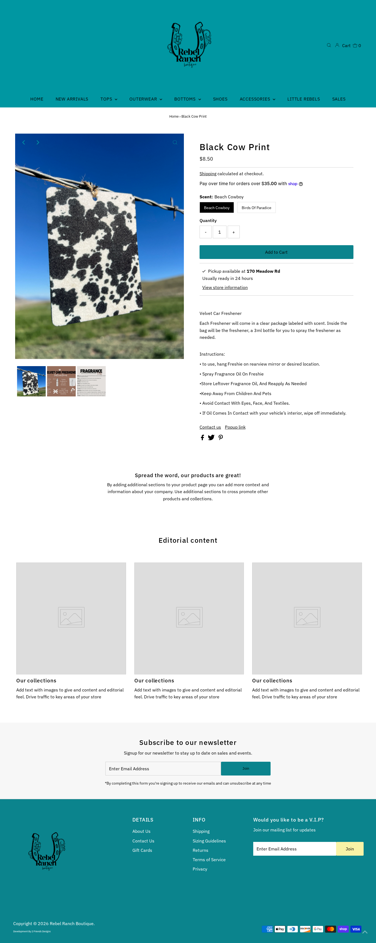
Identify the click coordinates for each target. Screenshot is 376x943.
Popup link (235, 427)
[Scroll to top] (364, 931)
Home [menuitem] (36, 99)
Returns (200, 850)
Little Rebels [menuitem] (303, 99)
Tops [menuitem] (106, 99)
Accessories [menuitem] (256, 99)
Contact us (210, 427)
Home (174, 116)
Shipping (208, 173)
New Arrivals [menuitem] (72, 99)
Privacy (200, 869)
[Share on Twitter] (212, 438)
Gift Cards (142, 850)
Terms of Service (209, 859)
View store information (225, 287)
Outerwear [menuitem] (143, 99)
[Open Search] (329, 45)
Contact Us (143, 841)
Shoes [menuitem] (220, 99)
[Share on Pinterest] (221, 438)
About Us (141, 831)
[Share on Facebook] (203, 438)
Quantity (208, 220)
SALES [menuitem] (339, 99)
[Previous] (24, 142)
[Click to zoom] (175, 142)
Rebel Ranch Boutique (72, 923)
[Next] (37, 142)
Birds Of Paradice (256, 207)
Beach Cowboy (217, 207)
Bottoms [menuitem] (185, 99)
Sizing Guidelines (209, 841)
